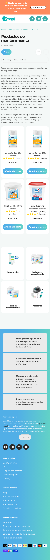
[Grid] (38, 52)
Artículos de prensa (11, 496)
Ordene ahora (38, 7)
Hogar (3, 29)
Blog (5, 492)
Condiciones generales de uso (16, 526)
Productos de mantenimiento (20, 29)
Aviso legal (7, 522)
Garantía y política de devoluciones (19, 534)
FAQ (4, 467)
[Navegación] (45, 18)
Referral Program (10, 475)
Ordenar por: (8, 60)
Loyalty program (10, 463)
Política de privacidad (12, 538)
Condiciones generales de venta (17, 530)
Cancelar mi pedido (12, 508)
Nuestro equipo (10, 500)
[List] (46, 52)
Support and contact (12, 471)
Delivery (6, 478)
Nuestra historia (10, 504)
